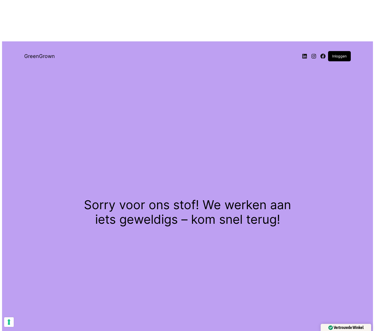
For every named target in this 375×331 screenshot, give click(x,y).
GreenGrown (39, 56)
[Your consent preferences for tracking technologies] (9, 322)
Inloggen (339, 56)
